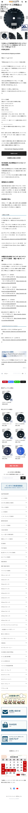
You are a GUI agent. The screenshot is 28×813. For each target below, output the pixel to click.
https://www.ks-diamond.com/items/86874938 (13, 239)
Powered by (12, 798)
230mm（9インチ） (5, 597)
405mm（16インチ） (5, 616)
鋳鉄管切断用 (4, 521)
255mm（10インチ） (5, 602)
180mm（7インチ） (5, 588)
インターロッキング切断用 (7, 516)
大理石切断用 (4, 530)
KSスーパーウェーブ (6, 670)
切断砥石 (3, 643)
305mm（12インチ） (5, 606)
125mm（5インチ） (5, 579)
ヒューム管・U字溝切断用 (7, 534)
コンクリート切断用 (5, 525)
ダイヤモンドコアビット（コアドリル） (9, 625)
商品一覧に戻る (14, 466)
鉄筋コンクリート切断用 (7, 539)
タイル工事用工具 (5, 661)
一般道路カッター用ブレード (8, 629)
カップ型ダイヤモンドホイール (8, 638)
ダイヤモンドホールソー (6, 647)
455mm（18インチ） (5, 620)
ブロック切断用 (5, 507)
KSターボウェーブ (5, 683)
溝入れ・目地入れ (5, 634)
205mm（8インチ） (5, 593)
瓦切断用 (3, 543)
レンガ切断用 (4, 511)
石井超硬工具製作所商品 (7, 652)
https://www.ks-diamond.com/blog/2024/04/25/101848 (14, 362)
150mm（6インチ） (5, 584)
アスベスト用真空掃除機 (7, 665)
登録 (23, 477)
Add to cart (14, 153)
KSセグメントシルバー (6, 679)
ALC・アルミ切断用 (5, 557)
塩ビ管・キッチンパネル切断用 (8, 552)
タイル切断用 (4, 498)
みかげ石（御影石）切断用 (7, 502)
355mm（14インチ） (5, 611)
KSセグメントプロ (5, 674)
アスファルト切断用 (5, 570)
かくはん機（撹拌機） (6, 656)
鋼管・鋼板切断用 (5, 566)
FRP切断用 (4, 548)
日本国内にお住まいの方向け (14, 158)
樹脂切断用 (4, 561)
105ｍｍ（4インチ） (5, 575)
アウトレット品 (4, 688)
